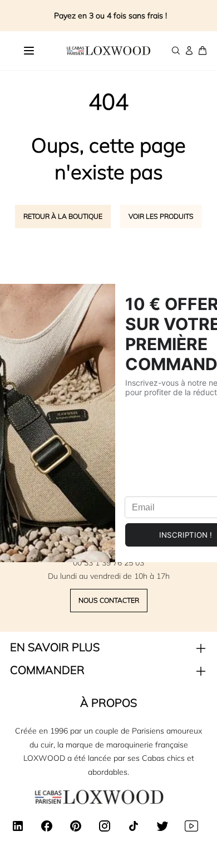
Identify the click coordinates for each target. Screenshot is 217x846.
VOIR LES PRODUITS (161, 216)
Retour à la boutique (62, 216)
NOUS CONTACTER (108, 600)
